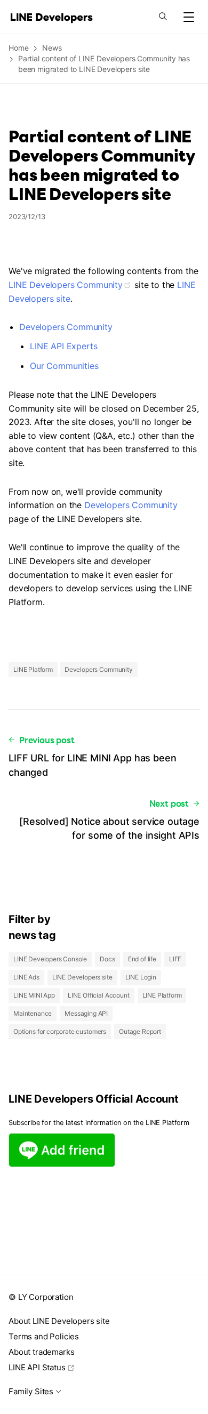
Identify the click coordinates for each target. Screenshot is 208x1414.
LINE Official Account (99, 995)
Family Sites (31, 1391)
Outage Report (140, 1031)
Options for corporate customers (59, 1031)
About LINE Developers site (59, 1321)
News (51, 47)
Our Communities (64, 365)
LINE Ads (26, 977)
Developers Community (66, 327)
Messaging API (86, 1013)
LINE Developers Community (66, 284)
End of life (142, 959)
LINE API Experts (63, 346)
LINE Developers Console (50, 959)
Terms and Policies (44, 1336)
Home (18, 47)
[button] (188, 17)
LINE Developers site (82, 977)
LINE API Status (37, 1367)
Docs (107, 959)
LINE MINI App (34, 995)
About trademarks (41, 1352)
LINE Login (140, 977)
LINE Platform (33, 669)
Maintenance (32, 1013)
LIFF (175, 959)
